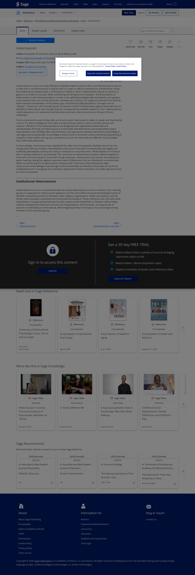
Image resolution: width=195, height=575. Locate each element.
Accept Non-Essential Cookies (125, 73)
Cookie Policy (121, 66)
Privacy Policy (110, 66)
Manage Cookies (68, 73)
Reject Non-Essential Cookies (98, 73)
